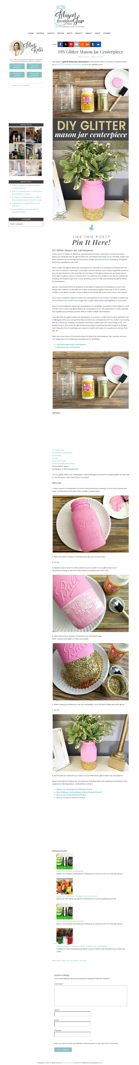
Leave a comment (97, 57)
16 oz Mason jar (58, 450)
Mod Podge (56, 455)
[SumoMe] (98, 44)
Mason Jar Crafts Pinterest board (71, 795)
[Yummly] (87, 44)
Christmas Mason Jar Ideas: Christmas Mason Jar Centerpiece (81, 946)
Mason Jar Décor (80, 961)
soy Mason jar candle (64, 300)
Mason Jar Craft (83, 57)
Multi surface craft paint (62, 453)
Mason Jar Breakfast (69, 16)
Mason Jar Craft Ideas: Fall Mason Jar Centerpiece (76, 896)
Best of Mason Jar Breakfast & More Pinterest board (79, 792)
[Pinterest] (71, 44)
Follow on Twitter (17, 75)
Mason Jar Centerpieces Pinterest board (74, 789)
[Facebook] (60, 44)
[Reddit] (82, 44)
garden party (101, 259)
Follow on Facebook (17, 66)
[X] (65, 44)
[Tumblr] (93, 44)
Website (57, 1030)
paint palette (69, 463)
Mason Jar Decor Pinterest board (70, 797)
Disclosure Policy (67, 1063)
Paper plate (57, 463)
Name (57, 1010)
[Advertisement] (90, 432)
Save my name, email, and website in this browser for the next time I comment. (86, 1043)
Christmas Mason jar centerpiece (71, 344)
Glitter (54, 458)
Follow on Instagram (34, 75)
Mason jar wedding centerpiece (69, 64)
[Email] (76, 44)
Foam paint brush (59, 461)
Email (57, 1020)
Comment (59, 984)
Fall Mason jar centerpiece (68, 347)
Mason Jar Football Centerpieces (69, 871)
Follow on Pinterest (34, 66)
